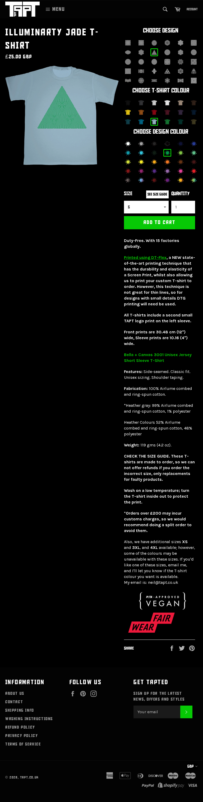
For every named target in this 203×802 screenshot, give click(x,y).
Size (128, 193)
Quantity (180, 193)
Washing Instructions (29, 719)
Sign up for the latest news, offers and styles (158, 696)
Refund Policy (20, 727)
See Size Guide (157, 194)
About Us (14, 693)
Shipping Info (19, 710)
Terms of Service (23, 744)
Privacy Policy (21, 736)
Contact (14, 702)
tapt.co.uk (29, 777)
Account (192, 9)
